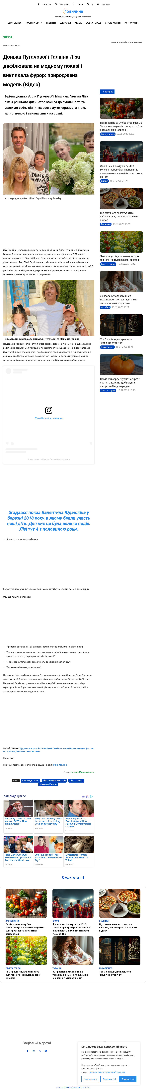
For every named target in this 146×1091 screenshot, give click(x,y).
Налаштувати (90, 1079)
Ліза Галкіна (76, 780)
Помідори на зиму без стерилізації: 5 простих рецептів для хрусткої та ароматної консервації (121, 126)
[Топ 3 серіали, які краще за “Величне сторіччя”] (121, 325)
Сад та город (108, 264)
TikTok (80, 4)
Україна (105, 307)
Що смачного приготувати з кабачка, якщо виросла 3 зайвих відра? (119, 216)
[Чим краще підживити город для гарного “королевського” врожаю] (121, 242)
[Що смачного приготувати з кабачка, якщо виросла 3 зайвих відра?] (121, 198)
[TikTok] (73, 4)
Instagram (64, 4)
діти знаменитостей (54, 780)
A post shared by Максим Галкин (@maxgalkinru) (49, 459)
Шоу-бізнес (107, 347)
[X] (88, 4)
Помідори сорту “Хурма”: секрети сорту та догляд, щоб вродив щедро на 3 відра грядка (120, 382)
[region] (109, 1063)
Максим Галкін (48, 784)
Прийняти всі (127, 1079)
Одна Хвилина (60, 765)
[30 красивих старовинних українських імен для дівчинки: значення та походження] (121, 281)
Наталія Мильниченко (130, 42)
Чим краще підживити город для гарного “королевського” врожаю (23, 974)
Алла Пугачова (30, 780)
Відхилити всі (109, 1079)
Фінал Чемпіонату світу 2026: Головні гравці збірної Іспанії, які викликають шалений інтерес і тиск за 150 (71, 929)
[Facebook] (38, 4)
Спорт (104, 181)
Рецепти (106, 224)
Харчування (108, 134)
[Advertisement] (48, 225)
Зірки (7, 37)
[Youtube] (98, 4)
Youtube (106, 4)
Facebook (47, 4)
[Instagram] (56, 4)
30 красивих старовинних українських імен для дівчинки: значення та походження (118, 299)
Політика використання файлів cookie (107, 1072)
